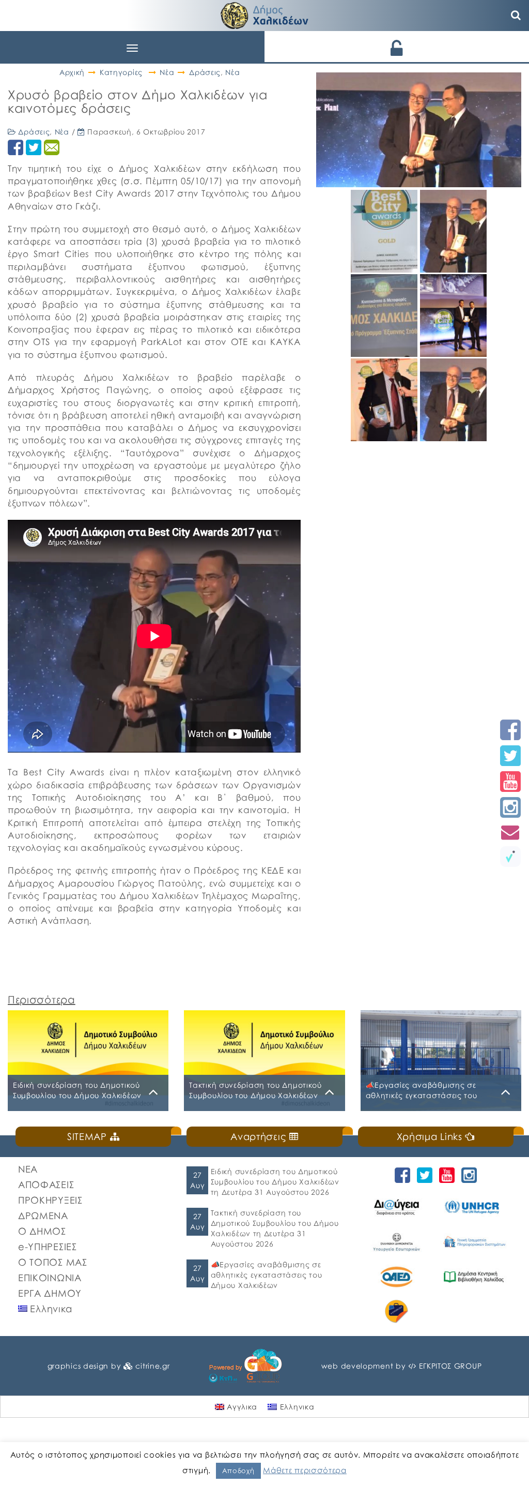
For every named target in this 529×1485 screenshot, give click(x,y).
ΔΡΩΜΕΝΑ (43, 1215)
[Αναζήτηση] (516, 15)
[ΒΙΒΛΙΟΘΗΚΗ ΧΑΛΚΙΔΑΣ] (473, 1277)
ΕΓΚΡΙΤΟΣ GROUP (450, 1365)
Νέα (167, 72)
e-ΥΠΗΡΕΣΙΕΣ (47, 1246)
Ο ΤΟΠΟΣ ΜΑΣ (52, 1262)
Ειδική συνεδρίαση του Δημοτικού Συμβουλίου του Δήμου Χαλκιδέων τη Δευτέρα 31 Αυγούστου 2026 (275, 1181)
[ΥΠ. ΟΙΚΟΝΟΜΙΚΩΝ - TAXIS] (473, 1241)
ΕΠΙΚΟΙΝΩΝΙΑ (50, 1277)
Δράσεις (205, 72)
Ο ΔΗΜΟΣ (42, 1231)
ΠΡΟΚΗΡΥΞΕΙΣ (50, 1200)
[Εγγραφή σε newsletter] (510, 832)
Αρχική (72, 72)
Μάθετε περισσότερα (305, 1470)
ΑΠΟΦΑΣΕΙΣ (46, 1184)
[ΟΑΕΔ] (396, 1277)
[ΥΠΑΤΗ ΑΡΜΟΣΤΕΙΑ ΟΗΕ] (473, 1207)
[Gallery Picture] (385, 268)
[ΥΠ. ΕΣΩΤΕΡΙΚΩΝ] (396, 1241)
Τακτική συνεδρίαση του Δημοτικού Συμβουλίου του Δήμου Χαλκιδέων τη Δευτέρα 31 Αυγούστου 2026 (275, 1228)
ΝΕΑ (28, 1169)
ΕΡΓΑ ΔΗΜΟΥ (50, 1293)
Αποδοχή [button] (238, 1470)
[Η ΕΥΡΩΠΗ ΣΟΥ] (396, 1311)
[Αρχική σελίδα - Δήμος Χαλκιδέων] (264, 14)
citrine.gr (152, 1365)
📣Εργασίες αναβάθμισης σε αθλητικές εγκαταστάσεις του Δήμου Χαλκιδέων (266, 1274)
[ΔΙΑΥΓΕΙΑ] (396, 1207)
